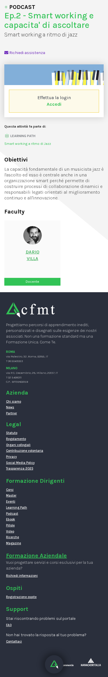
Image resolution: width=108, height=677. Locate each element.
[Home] (30, 309)
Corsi (10, 490)
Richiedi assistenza (26, 52)
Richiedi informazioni (22, 576)
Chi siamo (13, 401)
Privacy (11, 457)
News (10, 407)
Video (10, 531)
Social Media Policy (20, 463)
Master (11, 495)
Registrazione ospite (21, 597)
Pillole (10, 525)
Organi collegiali (18, 445)
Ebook (10, 519)
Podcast (12, 514)
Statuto (11, 433)
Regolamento (16, 439)
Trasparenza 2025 (19, 468)
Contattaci (14, 641)
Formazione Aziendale (36, 555)
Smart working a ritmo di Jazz (27, 144)
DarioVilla (32, 255)
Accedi (54, 104)
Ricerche (12, 537)
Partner (11, 413)
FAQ (9, 625)
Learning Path (16, 507)
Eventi (10, 501)
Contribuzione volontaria (24, 451)
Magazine (13, 543)
